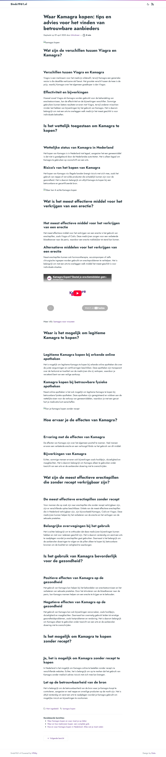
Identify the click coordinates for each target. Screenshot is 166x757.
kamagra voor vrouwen (64, 321)
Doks (153, 753)
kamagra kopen (69, 708)
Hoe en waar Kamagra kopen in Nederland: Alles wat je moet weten (75, 726)
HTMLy (34, 753)
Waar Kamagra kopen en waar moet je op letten (67, 721)
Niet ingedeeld (52, 708)
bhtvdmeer (75, 35)
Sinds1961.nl (19, 4)
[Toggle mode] (148, 4)
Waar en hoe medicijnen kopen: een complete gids (68, 723)
